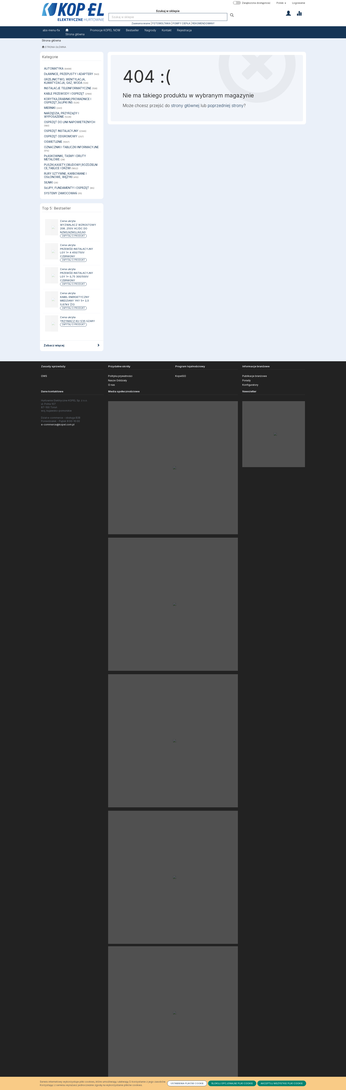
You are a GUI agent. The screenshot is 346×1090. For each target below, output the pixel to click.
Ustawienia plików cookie (187, 1083)
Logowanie (298, 3)
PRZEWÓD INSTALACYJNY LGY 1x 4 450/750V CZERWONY (76, 252)
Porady (246, 380)
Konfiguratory (250, 384)
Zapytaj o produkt (73, 236)
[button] (281, 3)
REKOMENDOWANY (203, 23)
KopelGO (180, 376)
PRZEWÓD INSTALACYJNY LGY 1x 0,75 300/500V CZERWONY (76, 276)
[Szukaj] (232, 15)
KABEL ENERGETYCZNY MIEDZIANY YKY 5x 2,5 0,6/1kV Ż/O (74, 300)
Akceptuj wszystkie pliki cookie (282, 1083)
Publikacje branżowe (254, 376)
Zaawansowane (141, 23)
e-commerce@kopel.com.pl (57, 424)
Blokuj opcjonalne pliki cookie (232, 1083)
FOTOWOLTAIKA (161, 23)
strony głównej (185, 105)
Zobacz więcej (54, 345)
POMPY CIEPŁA (181, 23)
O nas (111, 384)
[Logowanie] (288, 13)
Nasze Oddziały (117, 380)
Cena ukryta (67, 221)
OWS (44, 376)
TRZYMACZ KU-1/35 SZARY (77, 321)
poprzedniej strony (226, 105)
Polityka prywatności (120, 376)
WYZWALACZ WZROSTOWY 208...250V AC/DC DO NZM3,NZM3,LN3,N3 (78, 228)
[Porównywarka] (299, 13)
